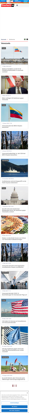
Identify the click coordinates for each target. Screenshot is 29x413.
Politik (3, 48)
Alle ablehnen (14, 406)
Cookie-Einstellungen (14, 402)
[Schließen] (27, 392)
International (5, 77)
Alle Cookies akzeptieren (14, 410)
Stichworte (12, 39)
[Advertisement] (14, 22)
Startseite (3, 39)
